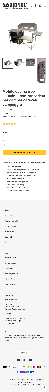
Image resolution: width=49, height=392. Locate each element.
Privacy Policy (10, 279)
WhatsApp (16, 321)
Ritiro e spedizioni (11, 274)
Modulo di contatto (11, 221)
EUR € (24, 353)
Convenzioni (9, 237)
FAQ (6, 242)
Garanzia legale (10, 263)
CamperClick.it (12, 379)
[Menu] (45, 5)
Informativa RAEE (11, 232)
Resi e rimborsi (10, 268)
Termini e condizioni (12, 257)
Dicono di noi (9, 215)
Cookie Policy (10, 284)
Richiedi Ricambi (11, 226)
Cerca (7, 210)
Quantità (5, 141)
